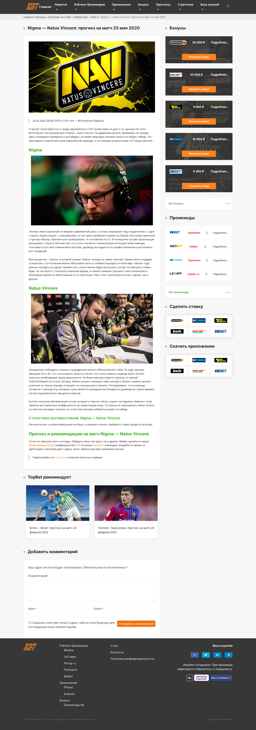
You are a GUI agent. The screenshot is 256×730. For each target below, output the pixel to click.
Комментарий (38, 576)
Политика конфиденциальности (132, 659)
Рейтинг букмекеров (89, 4)
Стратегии (185, 4)
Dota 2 (94, 17)
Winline (68, 650)
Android (69, 694)
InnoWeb (227, 719)
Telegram (60, 457)
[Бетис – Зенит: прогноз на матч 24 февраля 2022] (57, 520)
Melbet (68, 676)
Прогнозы (163, 4)
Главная (45, 7)
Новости (61, 4)
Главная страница (34, 17)
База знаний (209, 4)
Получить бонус (199, 57)
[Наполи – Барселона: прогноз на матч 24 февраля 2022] (126, 520)
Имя (32, 609)
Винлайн (98, 445)
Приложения (121, 4)
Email (98, 609)
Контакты (116, 652)
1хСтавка (70, 657)
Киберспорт (81, 17)
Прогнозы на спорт (59, 17)
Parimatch (70, 670)
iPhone (68, 687)
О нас (114, 646)
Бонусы (143, 4)
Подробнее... (219, 42)
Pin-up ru (70, 663)
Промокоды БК (74, 705)
